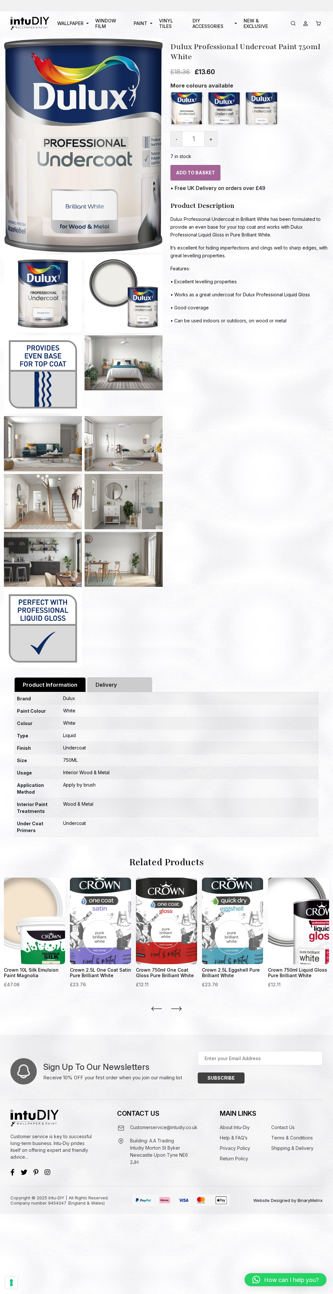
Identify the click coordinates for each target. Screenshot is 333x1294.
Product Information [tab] (50, 684)
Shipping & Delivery (292, 1148)
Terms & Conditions (292, 1137)
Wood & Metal (78, 804)
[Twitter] (24, 1172)
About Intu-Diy (235, 1127)
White (69, 710)
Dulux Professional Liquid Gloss (276, 294)
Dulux (69, 698)
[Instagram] (47, 1172)
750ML (70, 760)
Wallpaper (70, 23)
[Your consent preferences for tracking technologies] (11, 1282)
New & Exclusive (256, 23)
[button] (285, 1279)
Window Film (105, 23)
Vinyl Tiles (166, 23)
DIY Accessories (208, 23)
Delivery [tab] (106, 684)
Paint (140, 23)
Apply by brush (79, 785)
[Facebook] (12, 1172)
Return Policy (234, 1158)
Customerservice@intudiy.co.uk (163, 1127)
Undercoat (74, 747)
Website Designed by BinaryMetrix (288, 1200)
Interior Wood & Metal (86, 772)
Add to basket (195, 172)
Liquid (69, 735)
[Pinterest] (35, 1172)
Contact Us (283, 1127)
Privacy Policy (235, 1148)
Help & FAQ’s (233, 1137)
